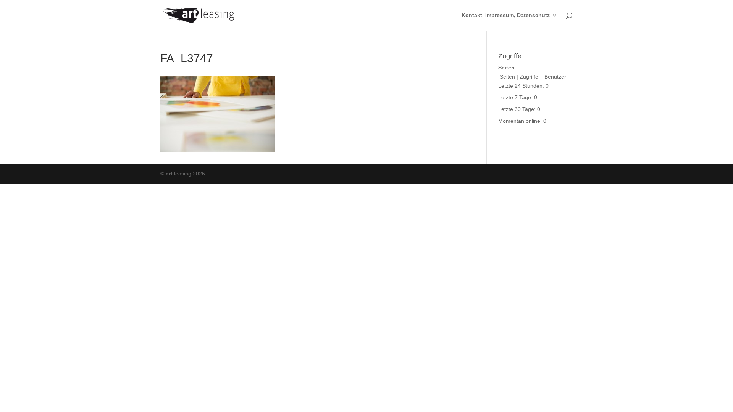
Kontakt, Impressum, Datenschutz (506, 15)
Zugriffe (530, 77)
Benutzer (555, 77)
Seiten (507, 77)
